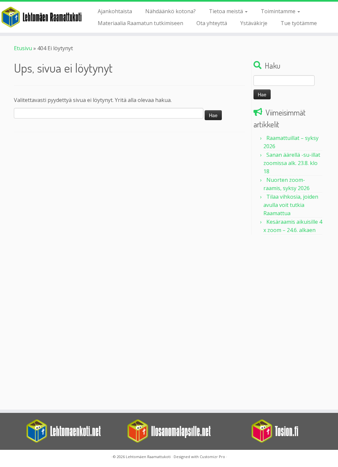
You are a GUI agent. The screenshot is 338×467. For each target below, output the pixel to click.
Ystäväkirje (253, 23)
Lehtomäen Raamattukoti (148, 456)
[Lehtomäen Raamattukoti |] (39, 17)
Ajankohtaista (115, 11)
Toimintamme (279, 11)
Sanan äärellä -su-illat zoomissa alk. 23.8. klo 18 (291, 163)
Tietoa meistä (226, 11)
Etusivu (23, 48)
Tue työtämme (299, 23)
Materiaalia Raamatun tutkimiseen (140, 23)
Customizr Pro (212, 456)
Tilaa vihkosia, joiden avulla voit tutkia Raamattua (290, 205)
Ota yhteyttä (211, 23)
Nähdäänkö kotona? (170, 11)
